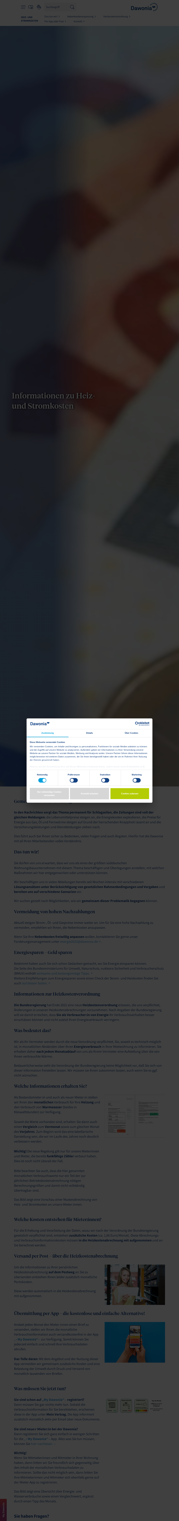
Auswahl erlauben (89, 793)
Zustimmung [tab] (47, 733)
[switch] (74, 780)
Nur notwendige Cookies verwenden (49, 793)
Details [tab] (89, 733)
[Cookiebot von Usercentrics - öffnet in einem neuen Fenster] (137, 724)
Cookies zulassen (129, 793)
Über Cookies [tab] (131, 733)
